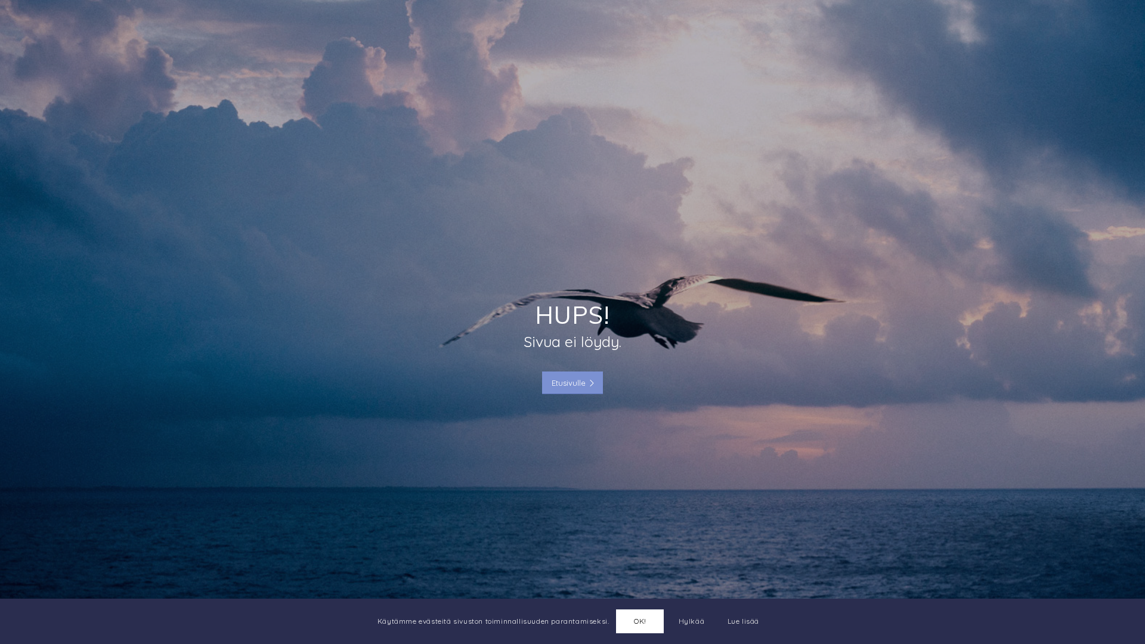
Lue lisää (743, 621)
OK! (640, 621)
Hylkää (692, 621)
